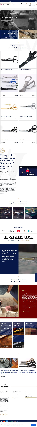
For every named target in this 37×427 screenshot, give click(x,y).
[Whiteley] (21, 4)
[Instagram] (4, 415)
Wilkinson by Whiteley (28, 394)
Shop (25, 391)
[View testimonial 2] (23, 311)
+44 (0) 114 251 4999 (16, 397)
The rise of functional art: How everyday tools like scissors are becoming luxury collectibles (9, 372)
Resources (26, 400)
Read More (2, 193)
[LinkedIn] (7, 415)
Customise (27, 425)
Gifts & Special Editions (28, 396)
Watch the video (7, 268)
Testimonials (26, 398)
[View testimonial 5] (28, 311)
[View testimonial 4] (26, 311)
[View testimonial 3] (25, 311)
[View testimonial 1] (22, 311)
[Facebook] (1, 415)
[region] (18, 424)
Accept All (33, 425)
